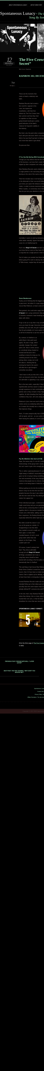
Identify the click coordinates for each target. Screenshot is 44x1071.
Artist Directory (36, 5)
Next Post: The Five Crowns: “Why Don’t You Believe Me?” (19, 671)
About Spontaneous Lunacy (18, 5)
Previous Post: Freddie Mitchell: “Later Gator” (19, 662)
